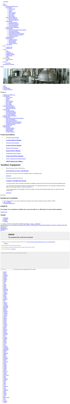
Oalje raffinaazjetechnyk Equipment (16, 33)
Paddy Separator (12, 12)
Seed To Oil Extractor (5, 225)
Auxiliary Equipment (13, 36)
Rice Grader (11, 15)
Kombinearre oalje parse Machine (16, 34)
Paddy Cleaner (12, 8)
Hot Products (27, 223)
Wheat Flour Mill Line (13, 20)
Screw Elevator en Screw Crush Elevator (17, 171)
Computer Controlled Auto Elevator (16, 180)
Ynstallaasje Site (9, 53)
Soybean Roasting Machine (45, 225)
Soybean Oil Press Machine (13, 145)
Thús (4, 4)
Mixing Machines (12, 40)
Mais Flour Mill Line (13, 18)
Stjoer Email (3, 227)
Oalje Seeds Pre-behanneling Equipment (17, 29)
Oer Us (4, 61)
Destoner (11, 10)
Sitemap (32, 223)
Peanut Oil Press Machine (13, 151)
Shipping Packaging (10, 54)
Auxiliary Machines (13, 43)
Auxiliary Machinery (13, 26)
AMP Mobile (37, 223)
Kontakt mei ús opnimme (8, 64)
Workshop (8, 52)
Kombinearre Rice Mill (62, 225)
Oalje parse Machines (13, 31)
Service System (9, 59)
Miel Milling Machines (14, 23)
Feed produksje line (10, 37)
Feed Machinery (9, 38)
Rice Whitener (12, 13)
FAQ (7, 60)
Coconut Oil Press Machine (13, 140)
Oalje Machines (9, 28)
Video (7, 56)
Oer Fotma (8, 63)
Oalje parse (53, 225)
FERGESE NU (4, 212)
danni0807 (3, 230)
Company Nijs (9, 47)
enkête (7, 175)
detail (10, 175)
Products (5, 5)
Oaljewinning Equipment (14, 32)
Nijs (4, 45)
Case (7, 50)
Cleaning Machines (13, 22)
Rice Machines (9, 7)
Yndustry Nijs (9, 48)
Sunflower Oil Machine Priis (32, 225)
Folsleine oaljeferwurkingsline (12, 27)
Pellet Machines (12, 42)
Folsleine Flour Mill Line (11, 17)
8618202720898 (4, 228)
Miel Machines (9, 21)
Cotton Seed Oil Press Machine (14, 156)
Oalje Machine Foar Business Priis (17, 225)
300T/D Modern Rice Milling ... (15, 161)
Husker (10, 11)
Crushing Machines (13, 39)
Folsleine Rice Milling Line (12, 6)
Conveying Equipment (14, 24)
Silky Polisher (12, 16)
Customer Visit (9, 55)
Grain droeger (9, 44)
